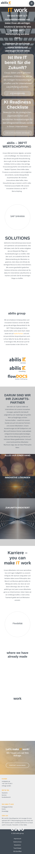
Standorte (4, 793)
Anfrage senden (6, 786)
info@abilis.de (6, 781)
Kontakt (4, 779)
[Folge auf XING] (19, 829)
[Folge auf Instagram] (15, 829)
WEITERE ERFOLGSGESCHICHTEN (17, 730)
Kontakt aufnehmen (17, 765)
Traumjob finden (17, 606)
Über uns (5, 815)
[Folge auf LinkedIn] (12, 829)
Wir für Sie (5, 790)
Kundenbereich (6, 797)
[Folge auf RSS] (22, 829)
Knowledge (5, 811)
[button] (31, 3)
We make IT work (8, 804)
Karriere (4, 795)
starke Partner (18, 333)
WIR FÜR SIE (16, 351)
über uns (17, 197)
